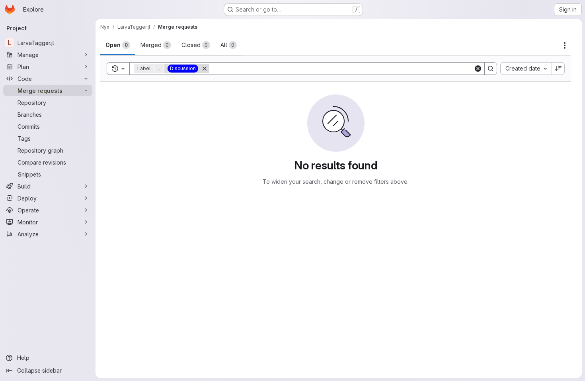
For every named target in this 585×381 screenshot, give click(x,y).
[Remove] (204, 68)
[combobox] (526, 68)
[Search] (490, 68)
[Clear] (478, 68)
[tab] (117, 45)
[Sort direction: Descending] (558, 68)
